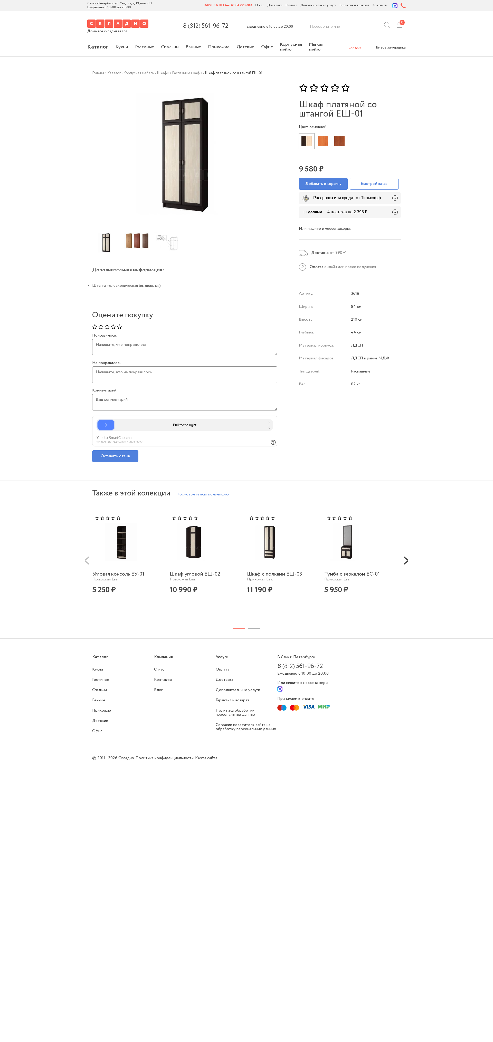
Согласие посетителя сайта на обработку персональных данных (246, 727)
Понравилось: (104, 335)
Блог (158, 690)
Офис (267, 47)
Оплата (291, 5)
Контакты (380, 5)
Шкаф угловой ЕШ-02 (195, 574)
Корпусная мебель (291, 47)
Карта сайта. (206, 758)
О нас (259, 5)
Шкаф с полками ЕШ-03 (274, 574)
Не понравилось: (107, 363)
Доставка (274, 5)
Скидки (354, 47)
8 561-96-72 (205, 26)
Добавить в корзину (323, 184)
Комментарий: (105, 390)
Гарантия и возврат (354, 5)
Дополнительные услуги (318, 5)
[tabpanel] (127, 562)
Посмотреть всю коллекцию (202, 494)
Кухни (122, 47)
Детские (245, 47)
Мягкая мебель (316, 47)
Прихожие (219, 47)
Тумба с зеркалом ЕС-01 (352, 574)
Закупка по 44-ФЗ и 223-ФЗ (227, 5)
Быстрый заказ (374, 184)
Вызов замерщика (391, 47)
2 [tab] (254, 628)
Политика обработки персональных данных (235, 713)
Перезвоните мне (325, 26)
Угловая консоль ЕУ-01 (118, 574)
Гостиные (144, 47)
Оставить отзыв (115, 456)
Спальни (170, 47)
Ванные (193, 47)
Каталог (97, 47)
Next (406, 560)
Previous (87, 560)
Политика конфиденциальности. (165, 758)
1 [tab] (239, 628)
